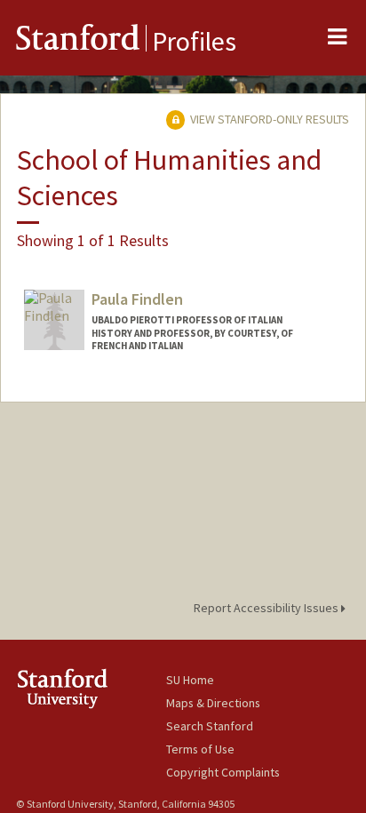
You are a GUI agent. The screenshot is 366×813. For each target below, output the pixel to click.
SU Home (190, 680)
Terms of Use (200, 749)
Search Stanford (209, 726)
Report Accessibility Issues (267, 608)
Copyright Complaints (223, 772)
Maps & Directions (213, 703)
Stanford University (91, 688)
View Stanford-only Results (268, 119)
